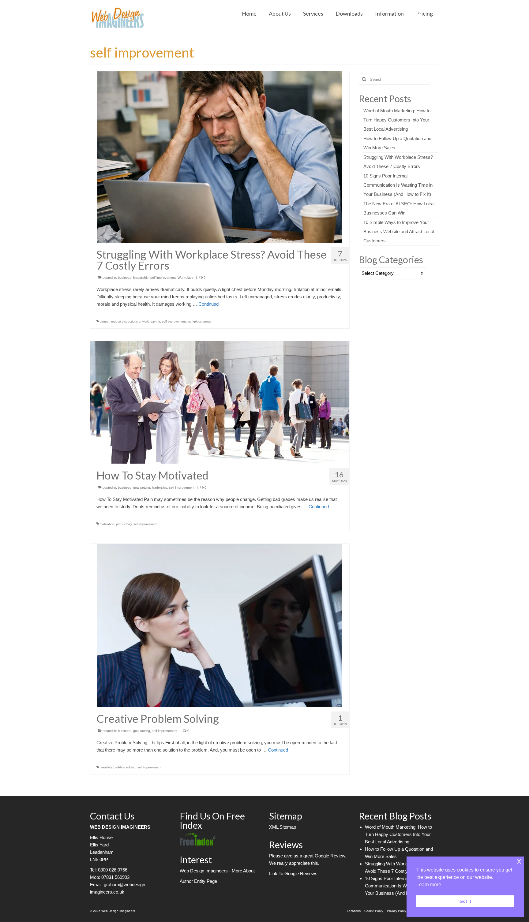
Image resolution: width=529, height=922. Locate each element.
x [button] (519, 861)
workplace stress (199, 321)
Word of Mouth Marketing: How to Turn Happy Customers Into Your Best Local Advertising (396, 120)
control (104, 321)
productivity (124, 524)
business (124, 277)
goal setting (141, 487)
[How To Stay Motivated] (219, 402)
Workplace (185, 277)
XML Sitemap (282, 827)
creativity (106, 767)
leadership (140, 277)
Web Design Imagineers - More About (217, 870)
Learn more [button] (428, 884)
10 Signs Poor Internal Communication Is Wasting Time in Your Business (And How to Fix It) (398, 185)
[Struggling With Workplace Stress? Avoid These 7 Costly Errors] (219, 156)
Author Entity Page (198, 881)
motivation (107, 524)
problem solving (125, 767)
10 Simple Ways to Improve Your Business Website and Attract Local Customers (398, 231)
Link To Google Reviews (293, 873)
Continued (208, 304)
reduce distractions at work (130, 321)
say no (155, 321)
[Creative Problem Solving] (219, 624)
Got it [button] (465, 901)
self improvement (163, 277)
